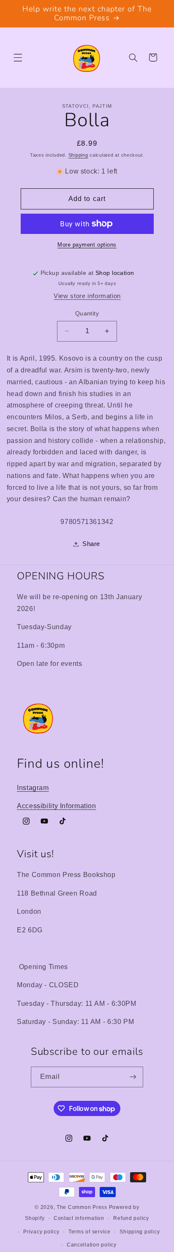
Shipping (78, 155)
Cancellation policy (92, 1244)
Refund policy (131, 1218)
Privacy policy (41, 1231)
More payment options (87, 245)
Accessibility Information (56, 805)
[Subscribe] (133, 1077)
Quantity (87, 313)
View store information (87, 296)
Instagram (33, 787)
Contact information (79, 1218)
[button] (17, 57)
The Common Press (82, 1207)
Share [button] (91, 543)
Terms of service (89, 1231)
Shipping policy (140, 1231)
